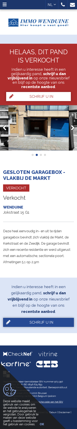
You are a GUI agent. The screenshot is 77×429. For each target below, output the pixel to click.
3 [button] (41, 155)
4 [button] (45, 155)
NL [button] (51, 4)
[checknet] (21, 354)
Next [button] (71, 128)
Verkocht (16, 188)
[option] (38, 128)
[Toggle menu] (4, 4)
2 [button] (36, 155)
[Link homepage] (38, 21)
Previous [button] (6, 128)
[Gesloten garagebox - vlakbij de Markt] (38, 128)
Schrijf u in (41, 96)
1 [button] (32, 155)
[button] (63, 4)
